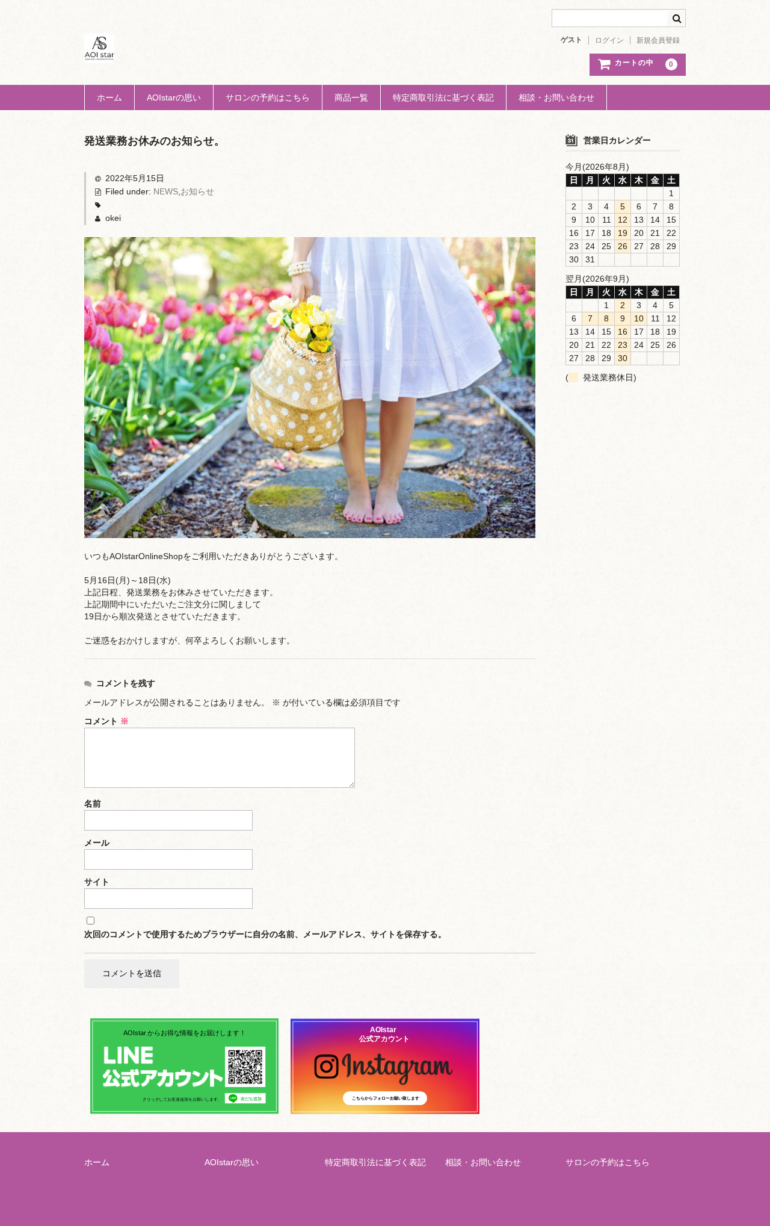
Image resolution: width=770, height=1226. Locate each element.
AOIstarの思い (174, 97)
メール (96, 842)
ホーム (109, 97)
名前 (92, 803)
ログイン (609, 40)
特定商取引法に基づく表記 (443, 97)
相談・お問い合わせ (556, 97)
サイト (96, 882)
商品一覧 (351, 97)
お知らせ (197, 191)
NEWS (165, 191)
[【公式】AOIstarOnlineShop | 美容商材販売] (99, 51)
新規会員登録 (658, 40)
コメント (106, 721)
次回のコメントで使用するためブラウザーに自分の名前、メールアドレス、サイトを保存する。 (265, 934)
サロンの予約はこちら (268, 97)
